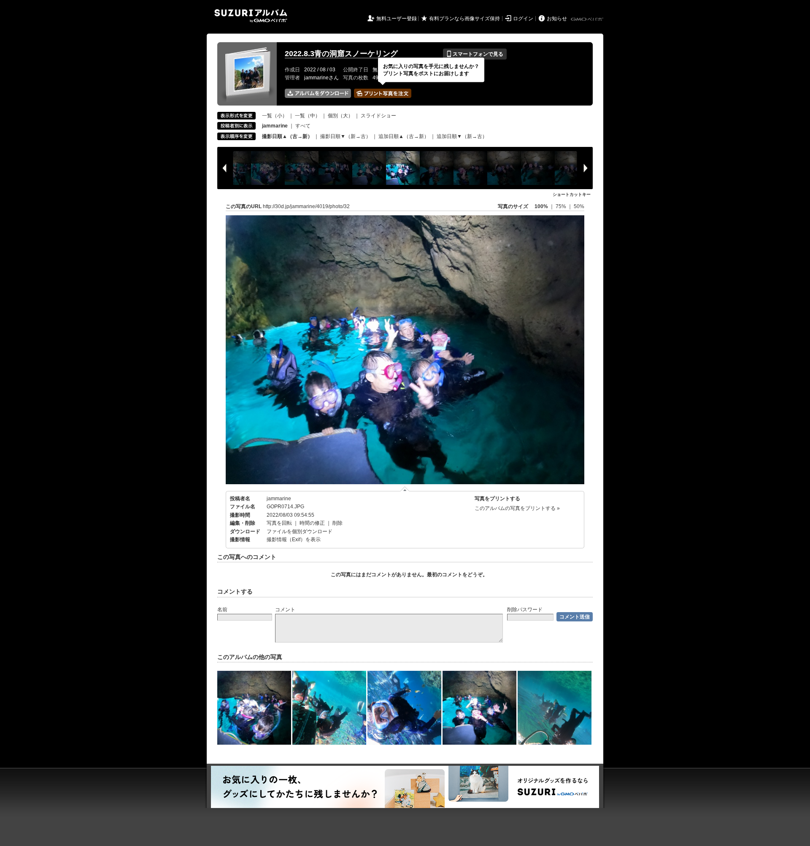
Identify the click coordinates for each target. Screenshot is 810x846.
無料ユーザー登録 (396, 19)
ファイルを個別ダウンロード (299, 531)
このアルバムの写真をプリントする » (517, 508)
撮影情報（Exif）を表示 (294, 539)
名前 (222, 610)
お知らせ (557, 19)
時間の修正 (312, 523)
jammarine (279, 499)
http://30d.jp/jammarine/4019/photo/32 (306, 206)
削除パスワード (525, 610)
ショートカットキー (572, 194)
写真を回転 (279, 523)
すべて (302, 126)
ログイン (523, 19)
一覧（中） (307, 116)
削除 (337, 523)
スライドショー (378, 116)
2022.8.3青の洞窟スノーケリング (341, 53)
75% (561, 206)
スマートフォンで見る (474, 54)
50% (579, 206)
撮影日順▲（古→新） (287, 136)
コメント (285, 610)
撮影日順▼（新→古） (345, 136)
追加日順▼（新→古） (462, 136)
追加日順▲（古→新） (403, 136)
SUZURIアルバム (251, 16)
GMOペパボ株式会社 (588, 19)
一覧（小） (274, 116)
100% (541, 206)
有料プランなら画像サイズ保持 (464, 19)
